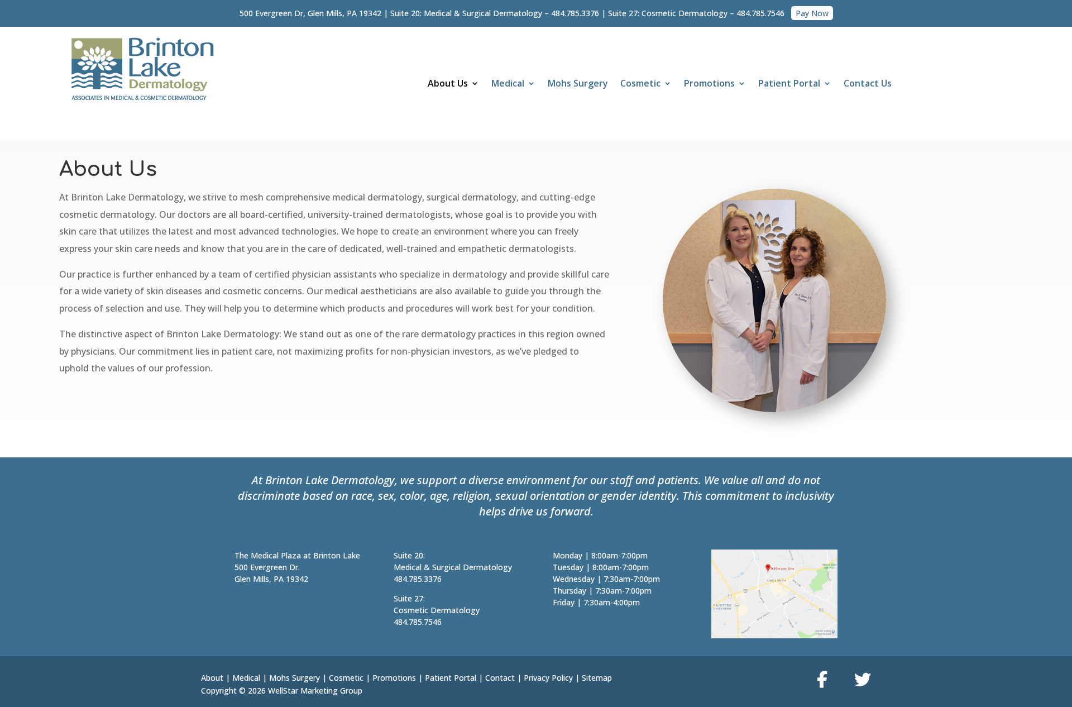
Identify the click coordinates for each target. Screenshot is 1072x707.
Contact (500, 677)
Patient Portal (789, 84)
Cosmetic (640, 84)
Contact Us (868, 84)
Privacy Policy (548, 677)
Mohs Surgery (578, 84)
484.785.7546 (760, 13)
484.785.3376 (575, 13)
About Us (448, 84)
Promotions (394, 677)
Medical (507, 84)
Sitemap (597, 677)
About (212, 677)
